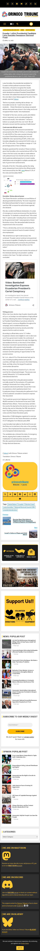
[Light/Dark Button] (12, 24)
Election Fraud (29, 504)
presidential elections (10, 510)
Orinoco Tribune (22, 903)
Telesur (16, 99)
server (13, 892)
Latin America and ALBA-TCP (11, 29)
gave (23, 170)
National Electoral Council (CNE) (25, 507)
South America (30, 29)
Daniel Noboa (12, 504)
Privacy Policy (25, 943)
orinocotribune (20, 481)
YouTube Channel (29, 24)
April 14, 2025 (9, 40)
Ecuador (20, 504)
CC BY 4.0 (20, 906)
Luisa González (8, 507)
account (15, 865)
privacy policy (29, 737)
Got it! (20, 948)
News (22, 29)
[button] (4, 25)
